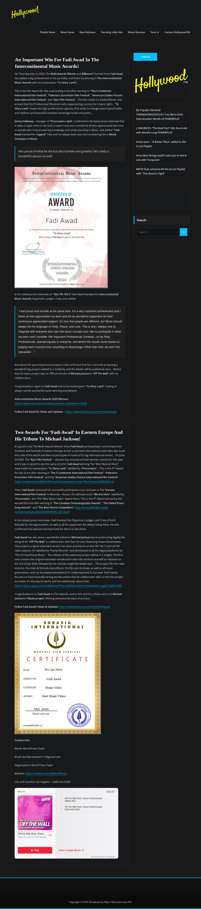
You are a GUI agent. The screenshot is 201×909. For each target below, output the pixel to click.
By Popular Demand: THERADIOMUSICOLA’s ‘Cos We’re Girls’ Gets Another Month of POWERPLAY (159, 114)
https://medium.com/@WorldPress (46, 773)
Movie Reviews (136, 32)
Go (183, 232)
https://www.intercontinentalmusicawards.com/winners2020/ (51, 403)
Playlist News (47, 32)
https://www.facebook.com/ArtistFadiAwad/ (91, 411)
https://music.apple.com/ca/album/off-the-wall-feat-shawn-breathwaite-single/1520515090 (68, 585)
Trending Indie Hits (111, 32)
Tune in (154, 32)
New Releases (87, 32)
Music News (67, 32)
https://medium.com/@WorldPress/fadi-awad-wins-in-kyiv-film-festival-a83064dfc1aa (64, 481)
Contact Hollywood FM (177, 32)
